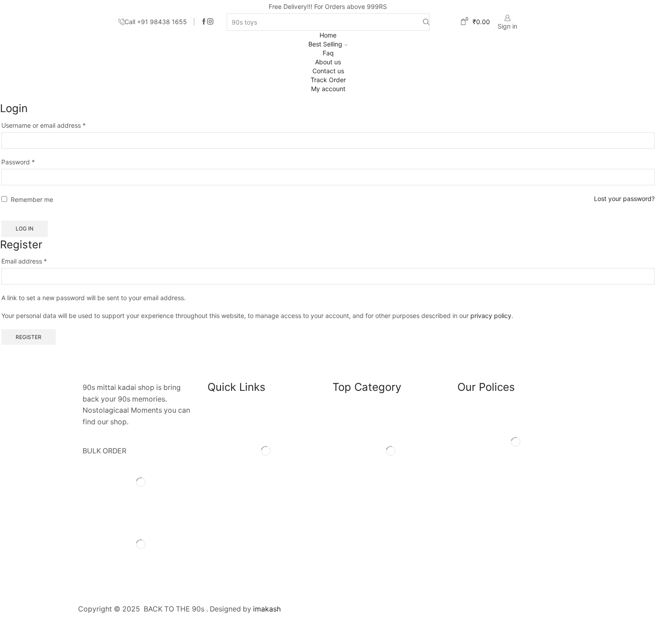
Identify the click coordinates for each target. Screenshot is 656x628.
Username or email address (43, 125)
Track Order (328, 80)
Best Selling (325, 44)
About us (328, 62)
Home (328, 35)
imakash (267, 609)
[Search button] (426, 22)
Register (29, 337)
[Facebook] (204, 21)
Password (18, 162)
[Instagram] (210, 21)
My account (328, 88)
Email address (24, 261)
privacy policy (490, 315)
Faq (328, 53)
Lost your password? (624, 198)
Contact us (328, 71)
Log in (24, 228)
